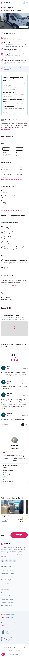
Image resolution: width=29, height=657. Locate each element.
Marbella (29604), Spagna (14, 10)
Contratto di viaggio (7, 596)
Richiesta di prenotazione (19, 535)
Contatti (8, 647)
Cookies (17, 650)
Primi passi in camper (7, 577)
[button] (3, 654)
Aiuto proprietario (6, 605)
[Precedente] (3, 507)
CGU (24, 647)
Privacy (11, 650)
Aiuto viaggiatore (6, 583)
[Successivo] (22, 507)
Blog (3, 647)
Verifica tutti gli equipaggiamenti (11, 179)
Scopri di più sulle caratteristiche (11, 210)
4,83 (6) (5, 10)
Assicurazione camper (7, 599)
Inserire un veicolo (6, 593)
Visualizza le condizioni (8, 286)
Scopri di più (7, 113)
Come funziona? (6, 570)
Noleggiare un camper (7, 573)
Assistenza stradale (7, 602)
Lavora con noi (17, 647)
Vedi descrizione (6, 129)
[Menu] (25, 2)
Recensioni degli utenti (7, 580)
